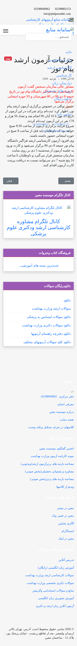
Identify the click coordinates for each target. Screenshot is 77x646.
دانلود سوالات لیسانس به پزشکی (49, 317)
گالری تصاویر (66, 523)
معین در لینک (66, 538)
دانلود (67, 300)
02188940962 (42, 8)
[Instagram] (21, 13)
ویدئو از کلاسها (65, 486)
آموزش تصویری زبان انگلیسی (56, 598)
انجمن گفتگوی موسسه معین (56, 448)
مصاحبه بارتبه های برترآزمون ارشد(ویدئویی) (47, 463)
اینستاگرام (68, 531)
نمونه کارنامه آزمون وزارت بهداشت (52, 456)
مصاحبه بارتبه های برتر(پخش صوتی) (52, 479)
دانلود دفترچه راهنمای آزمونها (51, 333)
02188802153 (63, 8)
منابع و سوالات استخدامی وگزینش (53, 590)
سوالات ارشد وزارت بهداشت (51, 308)
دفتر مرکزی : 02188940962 (57, 396)
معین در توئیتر (65, 508)
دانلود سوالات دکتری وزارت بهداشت (46, 325)
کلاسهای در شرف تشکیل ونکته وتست (51, 427)
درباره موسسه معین (61, 411)
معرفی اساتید (65, 404)
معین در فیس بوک (63, 515)
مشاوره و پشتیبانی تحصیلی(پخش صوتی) (49, 471)
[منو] (5, 31)
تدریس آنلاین (66, 559)
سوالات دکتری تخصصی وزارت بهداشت (50, 583)
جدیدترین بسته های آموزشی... (38, 265)
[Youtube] (21, 8)
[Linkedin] (15, 8)
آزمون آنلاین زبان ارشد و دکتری (55, 606)
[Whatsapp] (15, 13)
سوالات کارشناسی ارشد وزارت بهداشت (49, 575)
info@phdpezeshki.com (57, 13)
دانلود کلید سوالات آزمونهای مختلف (47, 342)
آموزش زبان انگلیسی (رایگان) (56, 567)
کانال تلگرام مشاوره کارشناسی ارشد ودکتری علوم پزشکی (38, 227)
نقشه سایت (67, 419)
